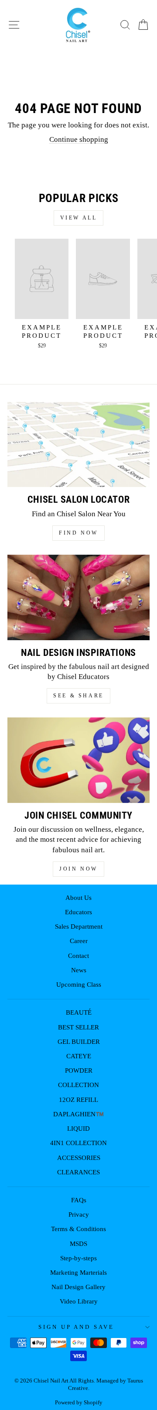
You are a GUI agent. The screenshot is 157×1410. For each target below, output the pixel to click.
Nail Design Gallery (78, 1286)
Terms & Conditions (78, 1228)
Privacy (78, 1214)
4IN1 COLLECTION (78, 1142)
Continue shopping (78, 139)
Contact (78, 955)
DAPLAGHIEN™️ (78, 1114)
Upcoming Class (78, 984)
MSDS (78, 1243)
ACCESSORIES (78, 1157)
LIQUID (78, 1128)
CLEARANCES (78, 1172)
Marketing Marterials (78, 1272)
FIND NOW (78, 533)
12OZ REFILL (78, 1099)
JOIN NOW (78, 869)
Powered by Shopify (78, 1403)
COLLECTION (78, 1084)
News (78, 970)
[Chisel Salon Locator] (78, 444)
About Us (78, 897)
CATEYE (78, 1056)
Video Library (79, 1301)
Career (79, 940)
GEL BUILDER (79, 1041)
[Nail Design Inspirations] (78, 597)
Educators (78, 912)
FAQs (78, 1200)
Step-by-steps (78, 1258)
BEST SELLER (78, 1027)
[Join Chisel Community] (78, 760)
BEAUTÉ (79, 1012)
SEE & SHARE (78, 696)
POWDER (78, 1070)
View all (78, 218)
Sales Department (78, 926)
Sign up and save (76, 1327)
